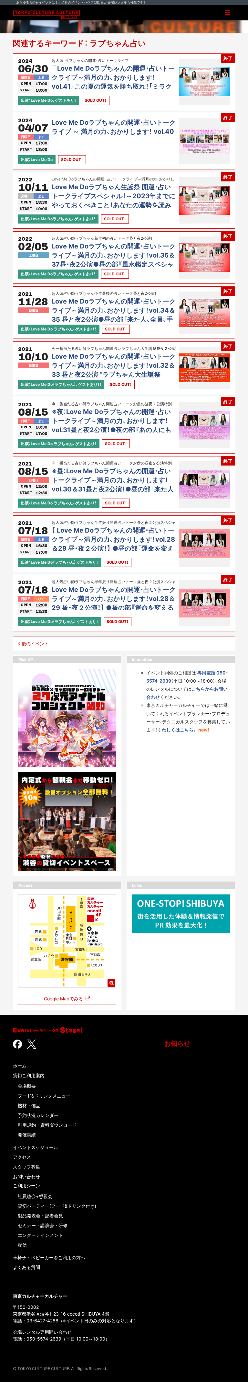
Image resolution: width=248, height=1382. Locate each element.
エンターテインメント (40, 1235)
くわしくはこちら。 (177, 729)
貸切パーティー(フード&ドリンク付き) (57, 1206)
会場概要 (27, 1085)
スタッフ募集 (26, 1166)
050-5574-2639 (43, 1339)
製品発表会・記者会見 (40, 1215)
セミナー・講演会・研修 (42, 1225)
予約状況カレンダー (38, 1115)
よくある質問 (26, 1267)
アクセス (22, 1157)
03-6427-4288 (42, 1320)
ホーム (19, 1065)
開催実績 (27, 1134)
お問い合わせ (26, 1176)
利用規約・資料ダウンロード (47, 1125)
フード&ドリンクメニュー (44, 1096)
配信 (22, 1245)
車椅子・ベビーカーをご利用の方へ (49, 1257)
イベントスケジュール (35, 1147)
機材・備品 (29, 1105)
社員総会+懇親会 (35, 1196)
